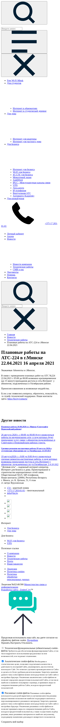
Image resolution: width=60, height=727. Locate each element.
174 (8, 488)
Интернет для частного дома (27, 141)
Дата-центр (18, 188)
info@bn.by (12, 493)
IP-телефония (19, 190)
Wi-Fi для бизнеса (21, 172)
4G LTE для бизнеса (23, 174)
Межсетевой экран (22, 177)
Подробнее (32, 640)
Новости (11, 337)
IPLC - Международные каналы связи (31, 182)
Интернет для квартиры (25, 139)
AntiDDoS (18, 180)
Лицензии (12, 569)
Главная (11, 334)
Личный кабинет (15, 233)
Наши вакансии (15, 564)
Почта (10, 561)
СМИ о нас (18, 269)
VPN (15, 185)
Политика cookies (15, 571)
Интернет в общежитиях (25, 108)
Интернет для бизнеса (24, 169)
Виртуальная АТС (22, 193)
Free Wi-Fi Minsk (15, 80)
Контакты (12, 277)
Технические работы (23, 267)
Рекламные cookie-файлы (17, 693)
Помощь (11, 275)
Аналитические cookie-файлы (19, 661)
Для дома (11, 530)
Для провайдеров (15, 198)
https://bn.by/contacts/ (17, 399)
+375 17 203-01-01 (16, 490)
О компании (13, 553)
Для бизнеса (13, 528)
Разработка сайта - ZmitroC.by (16, 589)
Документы (12, 272)
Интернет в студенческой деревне (29, 111)
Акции (10, 236)
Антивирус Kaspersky (23, 196)
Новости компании (22, 264)
